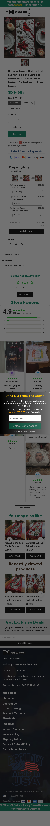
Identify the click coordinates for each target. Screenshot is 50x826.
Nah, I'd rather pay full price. (25, 431)
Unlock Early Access (25, 425)
